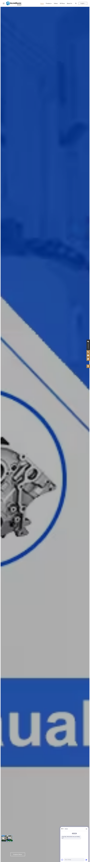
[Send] (86, 859)
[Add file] (62, 859)
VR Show (62, 3)
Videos (56, 3)
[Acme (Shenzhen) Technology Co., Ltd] (13, 3)
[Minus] (86, 829)
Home (42, 3)
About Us (69, 3)
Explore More (17, 854)
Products (48, 3)
